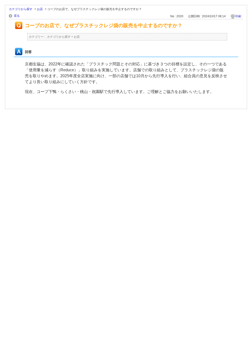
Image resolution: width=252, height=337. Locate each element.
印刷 (238, 16)
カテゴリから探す (20, 9)
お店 (40, 9)
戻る (17, 16)
